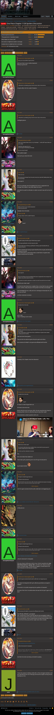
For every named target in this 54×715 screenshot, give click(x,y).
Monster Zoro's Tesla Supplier (8, 224)
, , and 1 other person (29, 501)
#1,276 (51, 539)
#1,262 (51, 80)
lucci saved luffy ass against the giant (29, 25)
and (26, 385)
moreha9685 (8, 257)
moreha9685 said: (22, 327)
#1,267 (51, 235)
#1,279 (51, 638)
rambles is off (20, 27)
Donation (10, 16)
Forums (4, 16)
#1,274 (51, 471)
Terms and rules (38, 708)
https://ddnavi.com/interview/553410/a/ (27, 556)
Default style (4, 708)
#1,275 (51, 505)
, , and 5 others (29, 691)
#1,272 (51, 389)
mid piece (3, 27)
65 (15, 52)
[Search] (52, 16)
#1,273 (51, 439)
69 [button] (30, 34)
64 (13, 52)
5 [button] (31, 39)
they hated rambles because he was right (9, 29)
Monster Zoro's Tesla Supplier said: (25, 58)
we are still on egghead (23, 29)
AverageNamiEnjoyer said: (23, 140)
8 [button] (31, 41)
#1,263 (51, 112)
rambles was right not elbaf (42, 27)
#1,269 (51, 300)
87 (22, 52)
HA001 (8, 527)
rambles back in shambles (11, 27)
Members (25, 16)
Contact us (31, 708)
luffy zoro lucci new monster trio (44, 25)
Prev (3, 52)
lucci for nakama (17, 25)
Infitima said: (21, 213)
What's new (17, 16)
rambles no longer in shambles (30, 27)
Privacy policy (45, 708)
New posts (3, 18)
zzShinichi (8, 378)
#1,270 (51, 324)
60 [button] (30, 37)
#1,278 (51, 606)
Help (50, 708)
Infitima (8, 102)
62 (9, 52)
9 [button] (31, 44)
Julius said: (20, 172)
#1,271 (51, 357)
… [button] (7, 52)
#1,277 (51, 574)
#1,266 (51, 201)
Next (25, 52)
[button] (13, 16)
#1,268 (51, 267)
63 (11, 52)
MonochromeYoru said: (23, 238)
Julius (8, 159)
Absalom (3, 25)
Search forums (9, 18)
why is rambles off (32, 29)
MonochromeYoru (8, 191)
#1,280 (51, 670)
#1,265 (51, 169)
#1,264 (51, 137)
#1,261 (51, 55)
